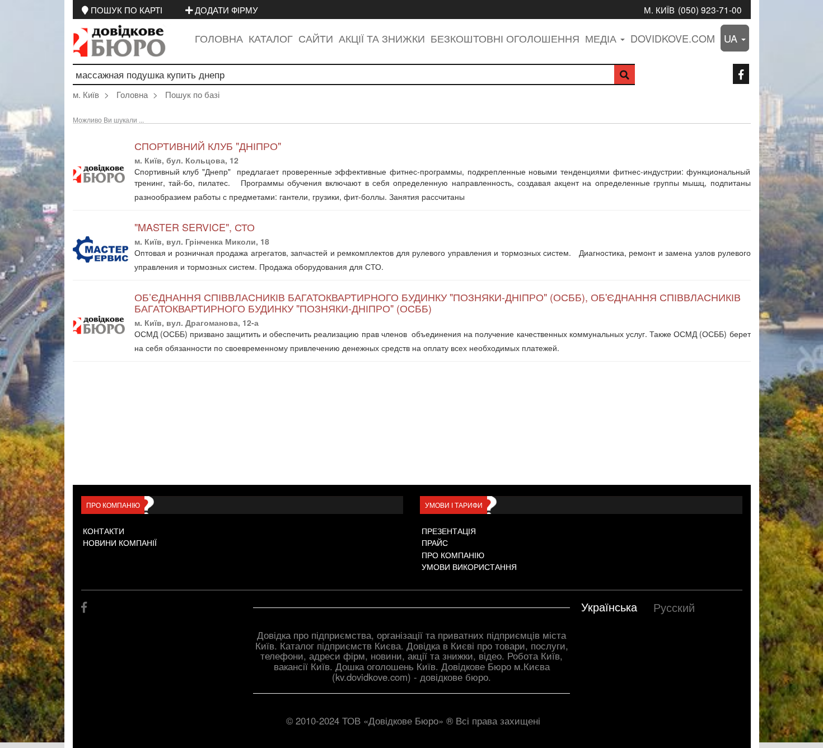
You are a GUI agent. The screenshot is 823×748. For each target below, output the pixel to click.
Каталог (271, 38)
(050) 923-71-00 (710, 9)
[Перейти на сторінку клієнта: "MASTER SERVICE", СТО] (101, 249)
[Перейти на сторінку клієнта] (474, 197)
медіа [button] (602, 38)
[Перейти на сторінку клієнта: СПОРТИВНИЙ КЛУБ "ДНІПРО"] (101, 174)
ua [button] (732, 38)
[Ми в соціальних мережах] (741, 74)
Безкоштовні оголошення (505, 38)
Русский (674, 607)
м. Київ (659, 9)
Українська (609, 607)
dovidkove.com (672, 38)
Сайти (315, 38)
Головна (219, 38)
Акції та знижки (382, 38)
